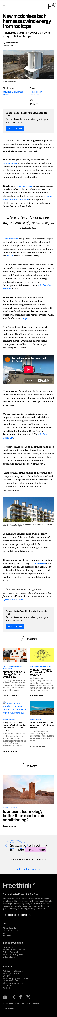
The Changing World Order (15, 978)
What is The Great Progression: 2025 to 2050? (41, 672)
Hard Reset (8, 947)
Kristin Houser (12, 42)
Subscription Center (26, 869)
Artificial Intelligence (13, 971)
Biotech (6, 988)
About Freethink (10, 928)
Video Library (9, 957)
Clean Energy (36, 92)
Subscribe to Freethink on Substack (28, 859)
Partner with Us (10, 931)
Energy (6, 976)
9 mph (24, 318)
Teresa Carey (9, 826)
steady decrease (23, 185)
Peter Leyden (36, 696)
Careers (7, 933)
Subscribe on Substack (16, 915)
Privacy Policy (8, 1008)
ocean (10, 255)
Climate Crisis (10, 807)
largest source (10, 163)
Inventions (35, 94)
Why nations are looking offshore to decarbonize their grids (14, 726)
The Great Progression (40, 666)
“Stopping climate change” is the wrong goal (14, 674)
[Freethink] (52, 6)
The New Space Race (13, 983)
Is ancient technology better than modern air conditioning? (23, 815)
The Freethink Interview (14, 950)
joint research (38, 563)
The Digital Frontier (12, 974)
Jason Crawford (11, 696)
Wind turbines (10, 238)
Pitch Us (7, 935)
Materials (7, 986)
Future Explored (10, 952)
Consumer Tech (10, 981)
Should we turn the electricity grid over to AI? (42, 725)
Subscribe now (15, 128)
